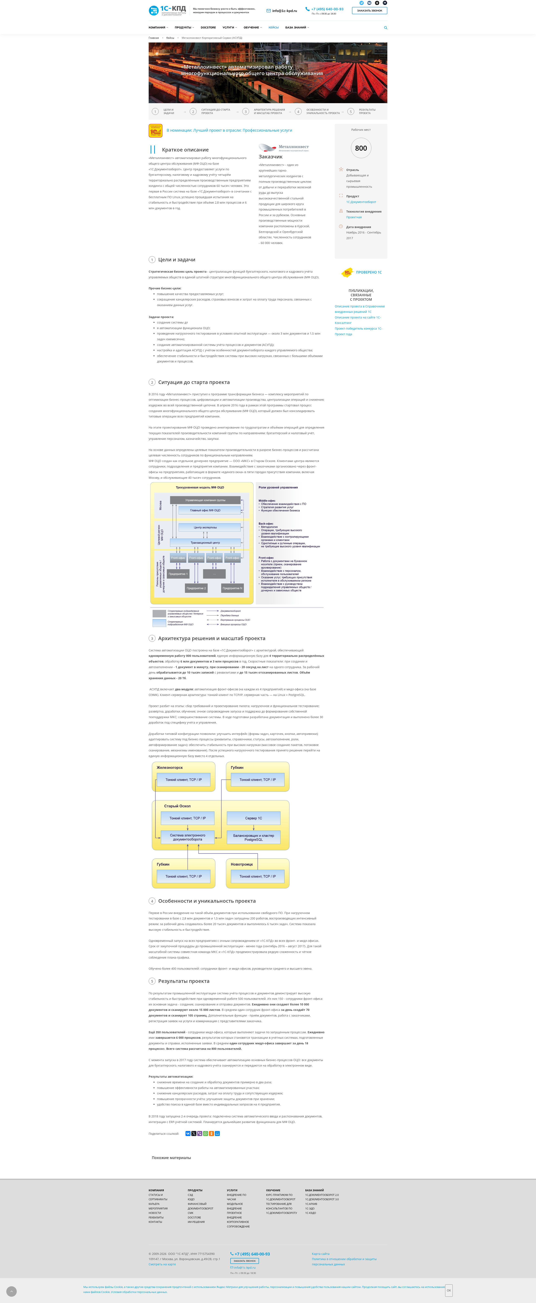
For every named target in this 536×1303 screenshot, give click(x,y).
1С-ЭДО (309, 1208)
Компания (157, 27)
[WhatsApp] (205, 1133)
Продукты (183, 27)
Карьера (154, 1204)
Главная (154, 37)
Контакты (155, 1222)
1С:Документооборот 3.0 (322, 1199)
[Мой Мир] (217, 1133)
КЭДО (191, 1199)
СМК (190, 1213)
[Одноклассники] (211, 1133)
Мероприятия (158, 1208)
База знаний (295, 27)
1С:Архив (311, 1204)
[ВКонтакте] (188, 1133)
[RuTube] (384, 3)
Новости (155, 1213)
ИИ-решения (196, 1222)
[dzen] (376, 3)
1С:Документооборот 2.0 (322, 1195)
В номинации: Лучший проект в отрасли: (205, 130)
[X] (193, 1133)
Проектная (354, 217)
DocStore (208, 27)
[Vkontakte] (369, 3)
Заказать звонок (369, 10)
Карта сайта (321, 1254)
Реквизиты (156, 1217)
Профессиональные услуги (267, 130)
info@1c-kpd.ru (284, 11)
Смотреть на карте (162, 1264)
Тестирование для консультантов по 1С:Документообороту (281, 1208)
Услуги (228, 27)
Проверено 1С (368, 272)
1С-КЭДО (310, 1213)
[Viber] (199, 1133)
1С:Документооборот (361, 202)
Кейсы (274, 27)
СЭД (190, 1195)
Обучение (251, 27)
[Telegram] (361, 3)
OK (449, 1290)
